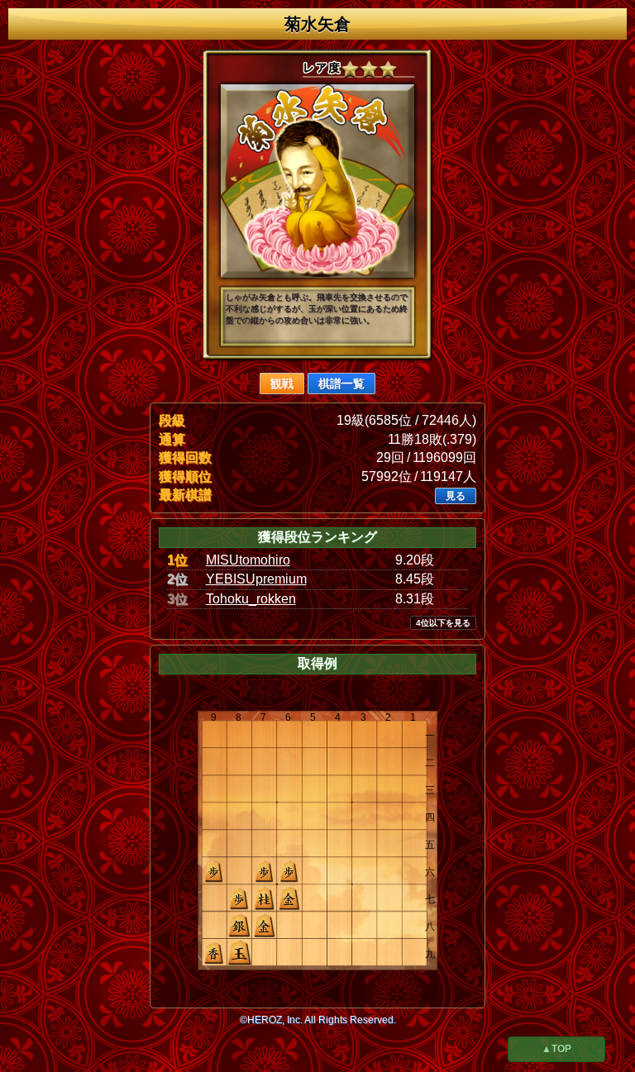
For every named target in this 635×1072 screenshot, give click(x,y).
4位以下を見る (443, 622)
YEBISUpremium (256, 579)
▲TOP (556, 1049)
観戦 (282, 383)
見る (456, 496)
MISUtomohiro (248, 560)
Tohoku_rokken (251, 599)
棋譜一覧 (341, 383)
